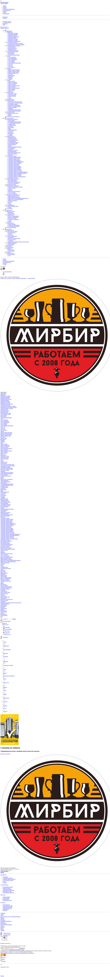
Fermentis (2, 440)
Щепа (2, 565)
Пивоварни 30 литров (5, 401)
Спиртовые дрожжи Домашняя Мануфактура (10, 534)
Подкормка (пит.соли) (5, 539)
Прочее (2, 478)
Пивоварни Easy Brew (5, 396)
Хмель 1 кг (3, 454)
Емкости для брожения (5, 578)
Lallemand (3, 441)
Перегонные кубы (4, 499)
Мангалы (3, 594)
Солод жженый (4, 423)
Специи (2, 461)
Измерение (3, 471)
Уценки (4, 8)
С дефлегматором (4, 487)
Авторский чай (4, 591)
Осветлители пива (5, 457)
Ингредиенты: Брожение (6, 547)
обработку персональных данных (17, 949)
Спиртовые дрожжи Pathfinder (7, 529)
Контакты (5, 23)
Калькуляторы (6, 13)
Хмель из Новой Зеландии (6, 448)
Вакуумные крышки (5, 515)
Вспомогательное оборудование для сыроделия (11, 602)
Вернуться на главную (5, 753)
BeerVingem (3, 439)
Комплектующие (4, 498)
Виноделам (7, 630)
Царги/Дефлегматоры (5, 505)
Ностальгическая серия (6, 413)
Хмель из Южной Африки (6, 450)
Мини (2, 490)
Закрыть (2, 975)
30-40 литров (3, 495)
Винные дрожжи (4, 585)
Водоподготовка (4, 474)
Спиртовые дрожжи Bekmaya (7, 522)
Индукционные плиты (5, 502)
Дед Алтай (3, 437)
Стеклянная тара (4, 567)
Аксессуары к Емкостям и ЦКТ (7, 464)
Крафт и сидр (3, 278)
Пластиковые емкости (5, 543)
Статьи (4, 12)
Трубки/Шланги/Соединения (7, 472)
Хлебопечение (4, 608)
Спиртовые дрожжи (5, 518)
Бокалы (2, 477)
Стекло (2, 582)
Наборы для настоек (5, 562)
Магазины (18, 278)
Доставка (9, 278)
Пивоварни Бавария (5, 398)
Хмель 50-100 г (4, 453)
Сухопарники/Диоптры (6, 504)
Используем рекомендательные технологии (24, 953)
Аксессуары (3, 570)
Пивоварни (3, 394)
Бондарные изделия (5, 546)
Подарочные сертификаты (9, 9)
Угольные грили (4, 593)
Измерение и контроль (5, 512)
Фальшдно (3, 517)
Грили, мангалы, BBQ (5, 592)
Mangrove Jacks (4, 438)
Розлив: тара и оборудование (7, 469)
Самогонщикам (8, 629)
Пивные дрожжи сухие (6, 435)
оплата (13, 278)
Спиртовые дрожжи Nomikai (7, 528)
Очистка (2, 551)
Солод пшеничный (5, 421)
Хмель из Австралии (5, 446)
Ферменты (3, 552)
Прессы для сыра (4, 600)
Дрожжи (2, 431)
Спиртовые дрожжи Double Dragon (8, 523)
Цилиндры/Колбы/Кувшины (7, 473)
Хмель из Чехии (4, 451)
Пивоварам (7, 627)
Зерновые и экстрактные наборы (8, 549)
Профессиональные (5, 491)
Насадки (2, 507)
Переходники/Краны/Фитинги (7, 509)
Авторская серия (4, 409)
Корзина (5, 18)
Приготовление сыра (5, 596)
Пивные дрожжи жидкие (6, 434)
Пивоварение (3, 393)
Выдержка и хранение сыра (7, 599)
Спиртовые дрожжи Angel (6, 521)
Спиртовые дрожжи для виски (7, 537)
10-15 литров (3, 493)
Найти (14, 619)
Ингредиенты (3, 416)
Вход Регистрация (4, 2)
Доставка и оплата (7, 21)
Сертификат (5, 637)
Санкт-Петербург (8, 271)
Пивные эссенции (4, 458)
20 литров (3, 494)
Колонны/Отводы (4, 506)
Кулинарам (7, 632)
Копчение (3, 607)
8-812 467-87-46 (4, 27)
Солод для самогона (5, 555)
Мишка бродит (4, 575)
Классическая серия (5, 410)
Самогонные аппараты (5, 481)
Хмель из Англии (4, 447)
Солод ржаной (4, 424)
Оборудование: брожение (6, 541)
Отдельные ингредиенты (6, 587)
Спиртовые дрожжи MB (6, 527)
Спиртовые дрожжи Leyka (6, 526)
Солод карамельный (5, 422)
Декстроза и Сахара (5, 456)
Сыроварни (3, 601)
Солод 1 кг (3, 426)
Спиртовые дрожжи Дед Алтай (7, 533)
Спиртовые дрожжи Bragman (7, 519)
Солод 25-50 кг (4, 430)
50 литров (3, 496)
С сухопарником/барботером (7, 485)
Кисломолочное (4, 615)
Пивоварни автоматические (7, 404)
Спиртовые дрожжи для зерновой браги (9, 538)
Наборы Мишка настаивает (6, 559)
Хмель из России (4, 449)
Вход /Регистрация (6, 621)
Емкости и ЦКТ (4, 462)
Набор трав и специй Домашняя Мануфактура (11, 560)
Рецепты (5, 11)
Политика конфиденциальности (7, 953)
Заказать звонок (6, 933)
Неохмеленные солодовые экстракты (9, 407)
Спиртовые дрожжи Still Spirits (7, 531)
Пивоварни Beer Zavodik (6, 399)
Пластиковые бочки (5, 542)
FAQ (4, 24)
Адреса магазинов (7, 22)
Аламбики (3, 497)
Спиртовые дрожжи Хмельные (7, 536)
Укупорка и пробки (5, 470)
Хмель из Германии (5, 445)
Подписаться (22, 948)
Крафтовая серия (4, 411)
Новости (5, 6)
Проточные (3, 488)
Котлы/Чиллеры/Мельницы (6, 467)
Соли (2, 459)
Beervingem (3, 574)
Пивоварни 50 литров (5, 402)
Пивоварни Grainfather (5, 397)
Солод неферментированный (7, 425)
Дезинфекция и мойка (5, 466)
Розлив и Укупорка (5, 579)
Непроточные (3, 489)
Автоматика (3, 511)
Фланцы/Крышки (4, 503)
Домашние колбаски (5, 603)
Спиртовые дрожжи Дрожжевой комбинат (10, 535)
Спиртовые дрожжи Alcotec (7, 520)
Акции (4, 5)
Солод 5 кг (3, 427)
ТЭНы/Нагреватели (5, 501)
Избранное (5, 17)
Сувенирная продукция (6, 475)
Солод (2, 418)
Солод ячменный (4, 419)
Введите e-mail (4, 948)
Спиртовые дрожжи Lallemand (7, 525)
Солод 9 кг (3, 429)
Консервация (3, 606)
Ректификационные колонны (7, 483)
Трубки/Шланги (4, 510)
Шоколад (2, 609)
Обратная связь (6, 934)
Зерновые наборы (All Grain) (7, 408)
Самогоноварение (4, 480)
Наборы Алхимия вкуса (6, 558)
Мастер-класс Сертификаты (7, 479)
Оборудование (4, 415)
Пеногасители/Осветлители (7, 553)
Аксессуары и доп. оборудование (8, 465)
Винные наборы (4, 573)
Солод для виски (4, 554)
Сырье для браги (4, 550)
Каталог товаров (4, 28)
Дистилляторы (4, 482)
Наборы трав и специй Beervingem (8, 561)
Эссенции (3, 563)
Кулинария (3, 590)
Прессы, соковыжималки (6, 577)
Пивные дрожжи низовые (6, 433)
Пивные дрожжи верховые (6, 432)
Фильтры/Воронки (5, 513)
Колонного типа (4, 486)
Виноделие (3, 571)
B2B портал (23, 278)
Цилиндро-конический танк (7, 544)
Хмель (2, 442)
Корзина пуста (5, 624)
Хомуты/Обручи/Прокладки (7, 514)
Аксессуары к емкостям (6, 545)
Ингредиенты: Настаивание (7, 557)
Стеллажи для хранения (6, 581)
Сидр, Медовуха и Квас (6, 414)
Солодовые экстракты (5, 405)
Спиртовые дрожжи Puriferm (7, 530)
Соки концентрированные (6, 417)
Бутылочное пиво (7, 10)
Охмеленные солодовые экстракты (8, 406)
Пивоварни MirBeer (5, 400)
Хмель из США (4, 443)
